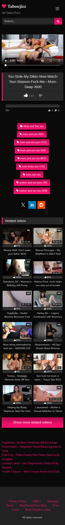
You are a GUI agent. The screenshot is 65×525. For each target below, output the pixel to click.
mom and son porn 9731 (33, 142)
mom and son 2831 (33, 134)
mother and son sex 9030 (33, 190)
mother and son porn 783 (33, 182)
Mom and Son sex (34, 126)
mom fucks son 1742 (33, 166)
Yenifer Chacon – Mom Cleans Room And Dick (30, 471)
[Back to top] (54, 514)
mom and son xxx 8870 (33, 158)
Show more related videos (32, 422)
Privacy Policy (17, 501)
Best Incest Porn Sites (33, 505)
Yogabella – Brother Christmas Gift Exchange (29, 442)
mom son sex (33, 174)
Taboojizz (16, 6)
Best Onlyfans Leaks (38, 509)
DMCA (37, 501)
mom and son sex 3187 (33, 150)
